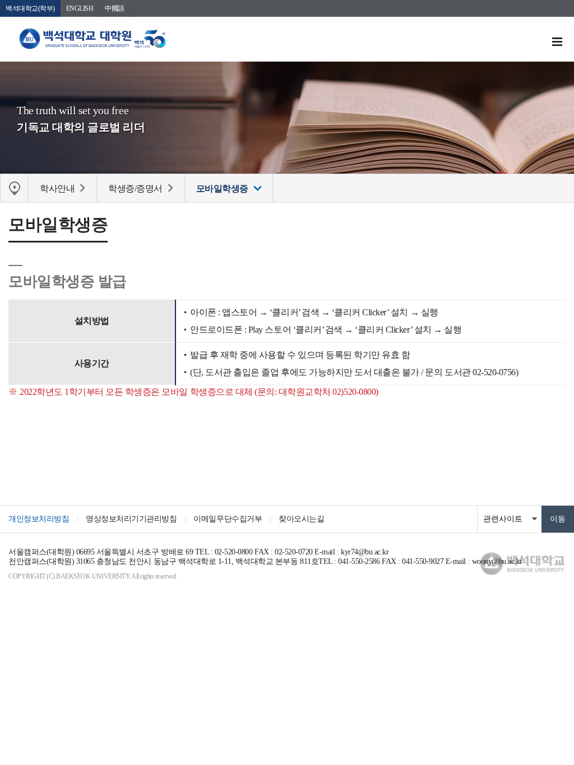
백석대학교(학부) (30, 8)
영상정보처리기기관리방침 (131, 519)
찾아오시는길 (301, 519)
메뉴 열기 (557, 42)
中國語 (114, 8)
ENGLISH (80, 8)
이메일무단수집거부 (227, 519)
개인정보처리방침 (38, 519)
